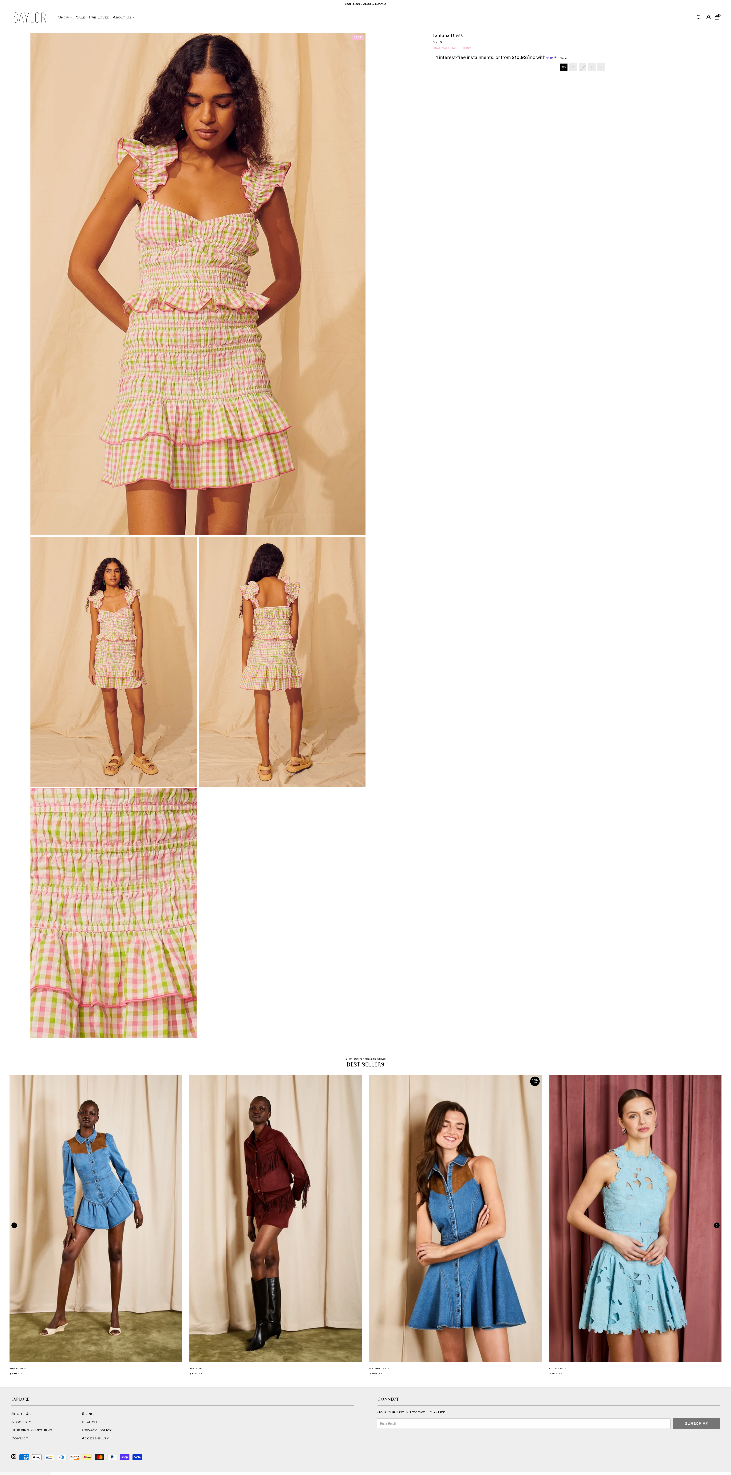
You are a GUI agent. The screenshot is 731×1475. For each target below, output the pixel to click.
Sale (80, 17)
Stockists (21, 1421)
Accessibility (95, 1438)
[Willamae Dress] (455, 1218)
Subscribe (696, 1423)
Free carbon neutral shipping (365, 3)
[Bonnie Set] (275, 1218)
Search (89, 1421)
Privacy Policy (97, 1429)
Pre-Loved (99, 17)
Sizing (88, 1413)
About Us (122, 17)
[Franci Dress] (635, 1218)
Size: (563, 58)
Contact (19, 1438)
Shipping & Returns (31, 1429)
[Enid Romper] (96, 1218)
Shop (63, 17)
